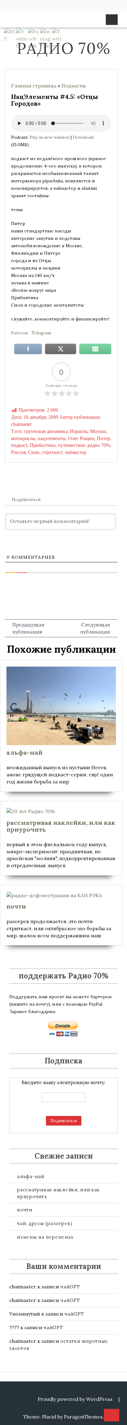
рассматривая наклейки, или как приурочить (58, 1193)
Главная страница (33, 86)
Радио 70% (64, 48)
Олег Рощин (81, 438)
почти (24, 1210)
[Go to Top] (111, 1415)
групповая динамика (46, 431)
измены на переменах (45, 1237)
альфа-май (30, 1176)
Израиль (79, 431)
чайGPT (70, 1287)
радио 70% (99, 445)
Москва (98, 431)
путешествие (71, 445)
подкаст (19, 445)
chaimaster (21, 424)
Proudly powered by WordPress (75, 1399)
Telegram (41, 333)
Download (83, 137)
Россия (18, 452)
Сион (33, 452)
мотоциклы (23, 438)
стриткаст (52, 452)
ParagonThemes (83, 1417)
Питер (103, 438)
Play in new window (49, 137)
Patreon (19, 333)
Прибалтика (42, 445)
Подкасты (73, 86)
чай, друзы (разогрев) (44, 1223)
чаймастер (75, 452)
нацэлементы (52, 438)
